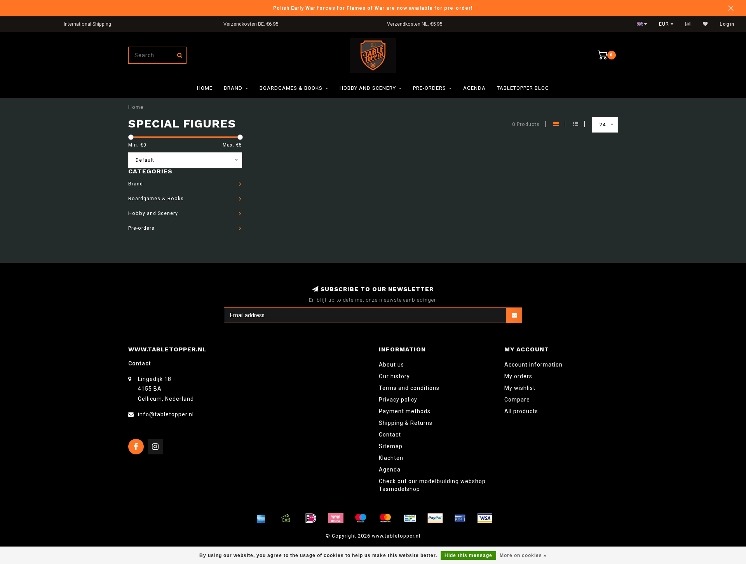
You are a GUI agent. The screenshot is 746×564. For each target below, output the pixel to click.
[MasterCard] (385, 518)
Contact (390, 434)
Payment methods (405, 411)
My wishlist (519, 388)
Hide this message (468, 555)
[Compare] (688, 24)
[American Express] (261, 518)
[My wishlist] (705, 24)
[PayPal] (435, 518)
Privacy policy (398, 399)
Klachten (391, 458)
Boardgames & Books (291, 88)
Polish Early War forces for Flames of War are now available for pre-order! (373, 8)
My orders (518, 376)
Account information (533, 364)
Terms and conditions (409, 388)
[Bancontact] (410, 518)
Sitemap (391, 446)
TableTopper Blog (523, 88)
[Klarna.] (335, 518)
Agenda (474, 88)
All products (521, 411)
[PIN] (460, 518)
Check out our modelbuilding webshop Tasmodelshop (432, 485)
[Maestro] (360, 518)
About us (391, 364)
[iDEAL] (311, 518)
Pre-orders (429, 88)
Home (205, 88)
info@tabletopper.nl (166, 414)
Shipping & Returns (405, 423)
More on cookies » (523, 555)
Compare (517, 399)
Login (727, 24)
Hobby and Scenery (368, 88)
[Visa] (485, 518)
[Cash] (286, 518)
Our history (394, 376)
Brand (233, 88)
